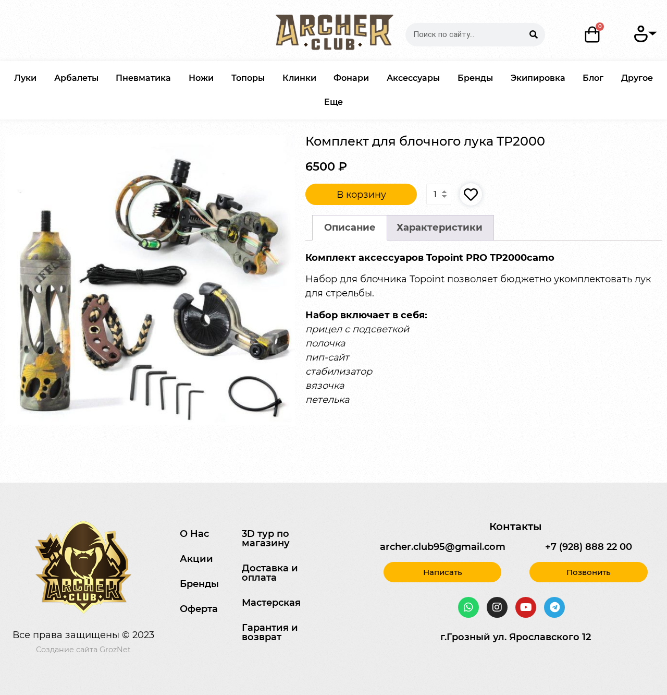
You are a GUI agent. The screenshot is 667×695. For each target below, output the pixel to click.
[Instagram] (497, 607)
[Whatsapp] (468, 607)
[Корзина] (592, 34)
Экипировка (538, 78)
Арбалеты (76, 78)
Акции (196, 559)
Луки (25, 78)
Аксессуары (413, 78)
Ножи (201, 78)
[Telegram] (554, 607)
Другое (637, 78)
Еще (333, 102)
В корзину (361, 194)
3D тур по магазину (266, 538)
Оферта (199, 609)
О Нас (194, 534)
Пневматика (143, 78)
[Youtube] (525, 607)
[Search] (533, 34)
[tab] (349, 228)
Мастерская (271, 602)
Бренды (475, 78)
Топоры (248, 78)
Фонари (351, 78)
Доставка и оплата (270, 572)
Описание (350, 227)
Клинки (299, 78)
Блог (593, 78)
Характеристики (440, 227)
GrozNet (115, 649)
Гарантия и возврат (270, 632)
